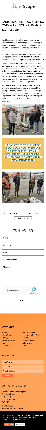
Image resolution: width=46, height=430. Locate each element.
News (4, 343)
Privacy (26, 338)
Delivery (5, 338)
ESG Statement (29, 333)
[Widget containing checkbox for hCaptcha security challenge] (20, 290)
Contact (26, 346)
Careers (5, 346)
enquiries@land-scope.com (13, 408)
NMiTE (32, 40)
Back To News (23, 218)
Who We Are (7, 335)
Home (4, 333)
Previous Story (11, 213)
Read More (20, 424)
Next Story (34, 213)
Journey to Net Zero (31, 335)
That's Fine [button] (9, 424)
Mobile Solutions (8, 340)
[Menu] (43, 3)
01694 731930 (7, 406)
